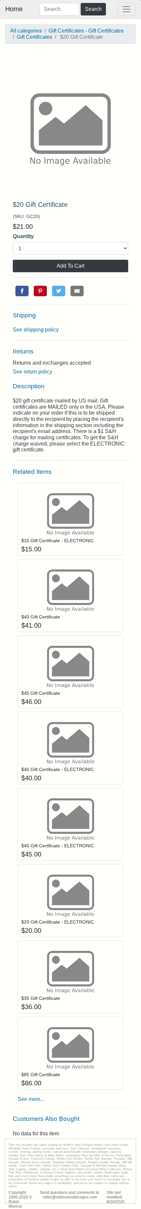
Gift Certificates (34, 37)
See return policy (32, 372)
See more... (31, 1099)
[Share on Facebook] (22, 291)
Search (93, 9)
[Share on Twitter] (58, 291)
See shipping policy (36, 329)
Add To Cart (70, 266)
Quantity (23, 236)
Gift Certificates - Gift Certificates (86, 31)
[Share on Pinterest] (40, 291)
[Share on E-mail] (77, 291)
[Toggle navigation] (126, 9)
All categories (26, 31)
